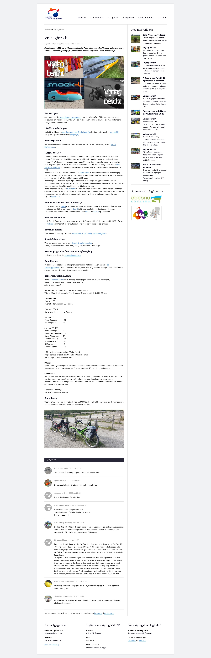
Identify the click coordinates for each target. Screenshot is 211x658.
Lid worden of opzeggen (96, 647)
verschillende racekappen (70, 117)
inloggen (98, 613)
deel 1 (63, 206)
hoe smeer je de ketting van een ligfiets (89, 233)
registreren (109, 613)
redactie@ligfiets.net (53, 633)
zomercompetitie (56, 280)
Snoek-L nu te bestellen (82, 243)
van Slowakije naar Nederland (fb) (76, 132)
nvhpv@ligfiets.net (94, 633)
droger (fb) (74, 135)
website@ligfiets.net (53, 640)
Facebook (55, 197)
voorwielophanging (72, 255)
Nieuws (47, 29)
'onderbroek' (84, 173)
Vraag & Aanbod (146, 17)
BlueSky (142, 640)
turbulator (71, 189)
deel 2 (75, 209)
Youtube (132, 640)
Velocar (50, 224)
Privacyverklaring (51, 645)
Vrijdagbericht (59, 29)
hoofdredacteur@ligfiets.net (140, 633)
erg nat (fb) (114, 132)
